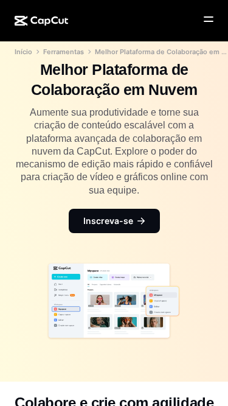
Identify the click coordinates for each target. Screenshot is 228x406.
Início (23, 51)
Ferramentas (63, 51)
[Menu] (208, 19)
